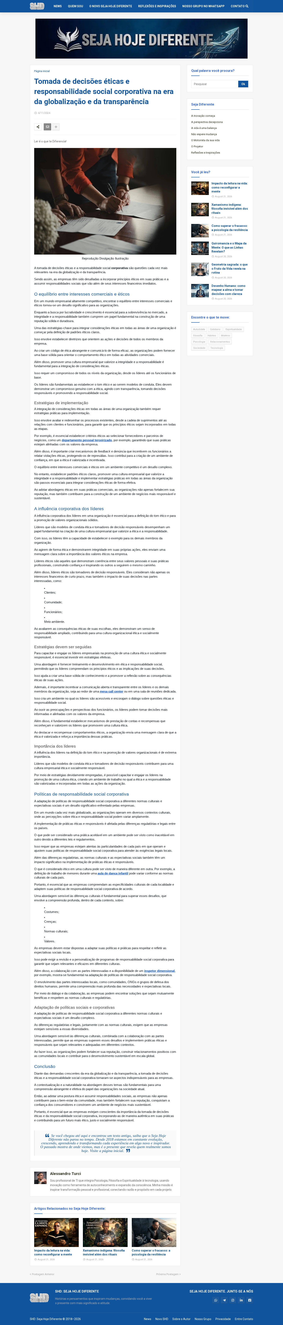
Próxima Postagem (167, 1274)
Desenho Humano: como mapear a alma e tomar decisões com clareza (229, 290)
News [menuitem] (58, 6)
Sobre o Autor (181, 1319)
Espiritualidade (234, 329)
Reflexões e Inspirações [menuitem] (157, 6)
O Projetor (197, 146)
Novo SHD (161, 1319)
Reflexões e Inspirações (205, 152)
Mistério (225, 335)
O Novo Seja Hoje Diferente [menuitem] (110, 6)
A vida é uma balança (204, 128)
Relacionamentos (220, 341)
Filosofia (197, 335)
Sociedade (199, 348)
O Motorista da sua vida (205, 140)
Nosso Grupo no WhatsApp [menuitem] (203, 6)
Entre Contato (244, 1319)
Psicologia (199, 341)
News (147, 1319)
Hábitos (212, 335)
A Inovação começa (203, 115)
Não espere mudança (204, 134)
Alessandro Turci (65, 1173)
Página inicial (42, 71)
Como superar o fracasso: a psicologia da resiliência (151, 1252)
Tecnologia (216, 348)
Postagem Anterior (43, 1274)
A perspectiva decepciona (207, 122)
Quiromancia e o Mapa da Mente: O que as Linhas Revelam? (229, 247)
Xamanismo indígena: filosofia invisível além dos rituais (104, 1252)
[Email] (47, 126)
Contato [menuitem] (238, 6)
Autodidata (199, 329)
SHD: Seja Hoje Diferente (46, 1319)
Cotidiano (215, 329)
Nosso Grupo (203, 1319)
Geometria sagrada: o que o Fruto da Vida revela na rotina (230, 268)
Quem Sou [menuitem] (75, 6)
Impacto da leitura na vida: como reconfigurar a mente (53, 1252)
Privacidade (223, 1319)
